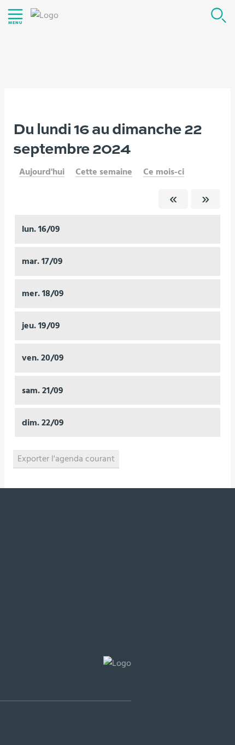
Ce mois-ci (163, 171)
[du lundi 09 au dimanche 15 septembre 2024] (173, 199)
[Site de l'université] (65, 678)
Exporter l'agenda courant (66, 458)
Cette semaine (103, 171)
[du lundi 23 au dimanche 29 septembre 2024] (205, 199)
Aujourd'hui (41, 171)
